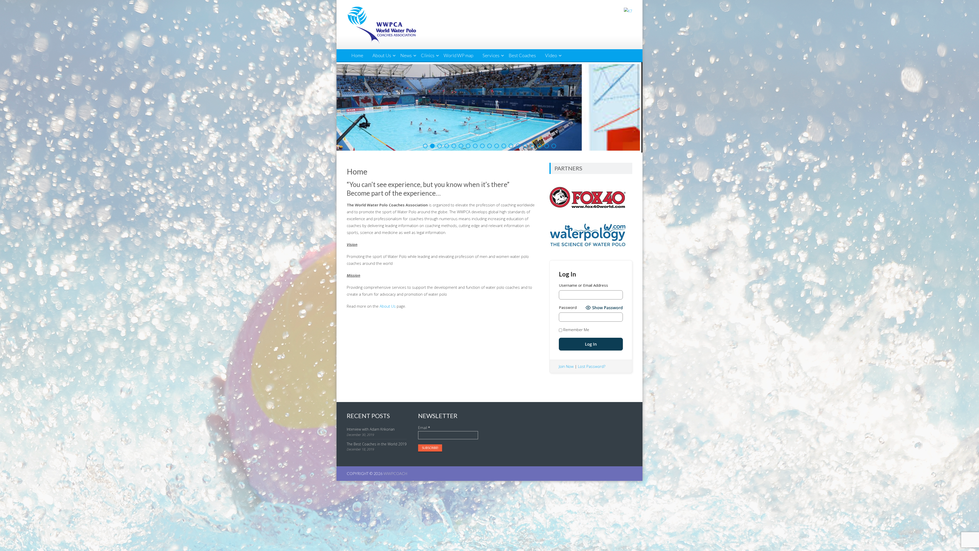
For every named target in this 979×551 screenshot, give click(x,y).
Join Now (566, 366)
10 (489, 146)
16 (532, 146)
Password (568, 307)
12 (503, 146)
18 (546, 146)
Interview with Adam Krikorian (371, 429)
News (406, 55)
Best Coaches (522, 55)
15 (525, 146)
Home (357, 55)
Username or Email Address (583, 285)
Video (551, 55)
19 (553, 146)
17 (539, 146)
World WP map (458, 55)
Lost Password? (591, 366)
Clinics (427, 55)
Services (491, 55)
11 (496, 146)
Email (424, 427)
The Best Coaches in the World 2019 (376, 444)
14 (518, 146)
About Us (381, 55)
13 (511, 146)
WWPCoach (395, 473)
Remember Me (575, 329)
